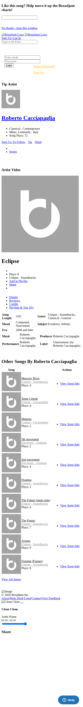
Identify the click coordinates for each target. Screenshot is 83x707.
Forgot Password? (44, 66)
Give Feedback (51, 598)
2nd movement (30, 459)
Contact (36, 598)
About (5, 598)
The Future (28, 520)
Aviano (25, 540)
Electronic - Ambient (34, 442)
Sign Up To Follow (13, 142)
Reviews (14, 300)
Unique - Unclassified (34, 402)
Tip (30, 142)
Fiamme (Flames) (32, 561)
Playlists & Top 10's (21, 307)
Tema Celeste (29, 398)
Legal (27, 598)
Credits (13, 304)
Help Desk (16, 598)
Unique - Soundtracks (34, 381)
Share (38, 142)
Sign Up (38, 72)
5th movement (30, 439)
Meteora (26, 419)
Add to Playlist (18, 281)
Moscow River (30, 378)
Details (13, 297)
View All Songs (11, 579)
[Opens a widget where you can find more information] (68, 700)
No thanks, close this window (20, 28)
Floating (26, 480)
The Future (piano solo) (35, 500)
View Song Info (70, 383)
